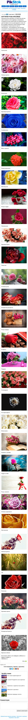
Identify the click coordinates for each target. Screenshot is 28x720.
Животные (12, 6)
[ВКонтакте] (10, 669)
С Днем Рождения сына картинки (16, 679)
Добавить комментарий (22, 710)
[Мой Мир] (16, 669)
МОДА (19, 8)
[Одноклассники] (14, 669)
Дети (7, 6)
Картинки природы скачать (14, 694)
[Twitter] (12, 669)
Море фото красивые (12, 689)
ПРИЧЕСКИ (23, 8)
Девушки (3, 6)
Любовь (24, 6)
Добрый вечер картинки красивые (8, 716)
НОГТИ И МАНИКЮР (13, 8)
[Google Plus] (18, 669)
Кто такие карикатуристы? (14, 675)
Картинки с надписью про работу (16, 685)
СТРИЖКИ (14, 9)
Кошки (16, 6)
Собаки (20, 6)
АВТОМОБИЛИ (5, 8)
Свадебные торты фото (14, 717)
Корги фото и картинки (22, 716)
